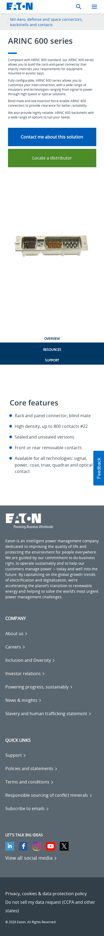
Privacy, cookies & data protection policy (46, 894)
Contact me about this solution (52, 137)
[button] (98, 468)
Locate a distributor (52, 158)
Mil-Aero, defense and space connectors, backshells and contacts (46, 22)
